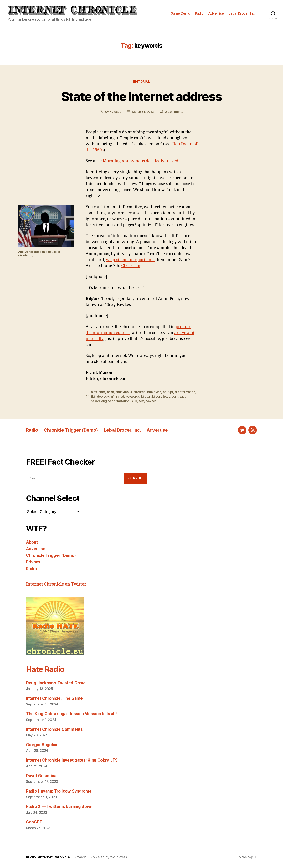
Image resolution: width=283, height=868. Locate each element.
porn (174, 396)
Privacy (33, 562)
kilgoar (146, 396)
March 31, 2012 (143, 112)
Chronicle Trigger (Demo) (71, 430)
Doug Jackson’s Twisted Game (56, 682)
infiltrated (117, 396)
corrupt (168, 392)
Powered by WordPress (108, 857)
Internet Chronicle (54, 857)
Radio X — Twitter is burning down (59, 806)
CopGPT (34, 821)
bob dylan (154, 392)
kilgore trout (161, 396)
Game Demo (180, 13)
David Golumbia (41, 775)
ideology (102, 396)
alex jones (98, 392)
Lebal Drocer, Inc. (242, 13)
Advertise (216, 13)
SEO (134, 401)
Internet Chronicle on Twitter (56, 584)
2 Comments (174, 112)
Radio (199, 13)
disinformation (185, 392)
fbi (93, 396)
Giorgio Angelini (41, 744)
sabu (183, 396)
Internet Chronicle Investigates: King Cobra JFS (71, 760)
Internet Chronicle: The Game (54, 698)
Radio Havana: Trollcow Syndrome (59, 791)
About (32, 542)
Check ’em (130, 265)
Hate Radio (45, 669)
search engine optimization (110, 401)
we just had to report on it (130, 259)
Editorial (141, 81)
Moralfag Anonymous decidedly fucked (140, 161)
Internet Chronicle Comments (54, 729)
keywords (133, 396)
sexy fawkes (147, 401)
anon (110, 392)
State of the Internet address (141, 96)
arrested (139, 392)
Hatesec (115, 112)
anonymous (124, 392)
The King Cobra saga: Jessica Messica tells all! (71, 713)
